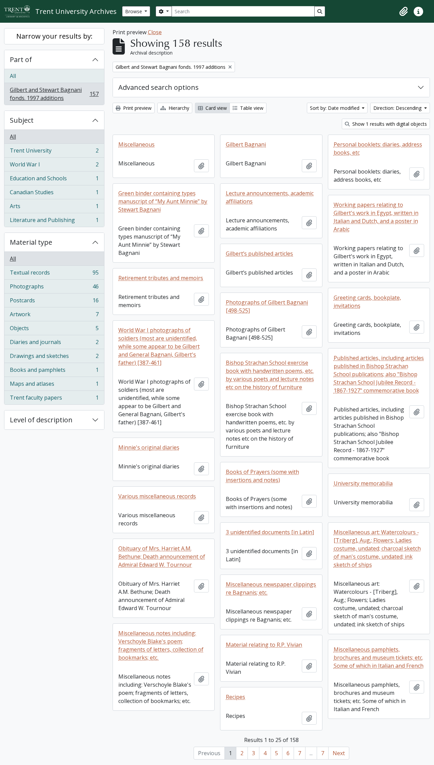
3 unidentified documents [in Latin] (270, 532)
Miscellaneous (136, 144)
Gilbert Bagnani (246, 144)
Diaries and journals (54, 343)
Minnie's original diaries (148, 447)
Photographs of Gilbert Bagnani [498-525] (267, 306)
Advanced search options (158, 87)
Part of (21, 59)
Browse (134, 11)
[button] (403, 11)
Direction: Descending (398, 108)
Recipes (235, 697)
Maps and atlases (54, 385)
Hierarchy (178, 108)
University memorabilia (363, 483)
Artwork (54, 315)
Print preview (137, 108)
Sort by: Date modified (335, 108)
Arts (54, 207)
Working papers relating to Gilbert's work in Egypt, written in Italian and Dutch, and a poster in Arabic (376, 217)
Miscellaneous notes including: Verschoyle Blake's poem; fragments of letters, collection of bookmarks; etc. (160, 645)
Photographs (54, 288)
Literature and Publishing (54, 221)
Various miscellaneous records (157, 496)
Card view (215, 108)
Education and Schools (54, 180)
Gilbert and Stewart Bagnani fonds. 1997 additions (54, 94)
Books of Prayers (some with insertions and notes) (262, 476)
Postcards (54, 302)
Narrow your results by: (54, 36)
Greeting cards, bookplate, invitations (367, 301)
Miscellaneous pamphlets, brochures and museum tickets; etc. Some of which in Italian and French (378, 657)
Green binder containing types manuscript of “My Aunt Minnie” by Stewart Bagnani (162, 201)
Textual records (54, 274)
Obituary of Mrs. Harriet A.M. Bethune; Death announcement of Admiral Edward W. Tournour (161, 556)
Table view (251, 108)
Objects (54, 329)
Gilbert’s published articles (259, 253)
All (13, 76)
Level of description (41, 419)
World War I (54, 166)
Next (339, 753)
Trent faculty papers (54, 399)
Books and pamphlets (54, 371)
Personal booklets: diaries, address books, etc (378, 148)
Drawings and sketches (54, 357)
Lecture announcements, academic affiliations (270, 197)
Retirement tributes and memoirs (160, 278)
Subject (22, 120)
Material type (31, 242)
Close (155, 32)
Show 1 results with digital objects (389, 124)
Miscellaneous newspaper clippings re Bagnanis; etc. (271, 588)
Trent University (54, 152)
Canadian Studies (54, 193)
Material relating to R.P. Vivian (264, 644)
